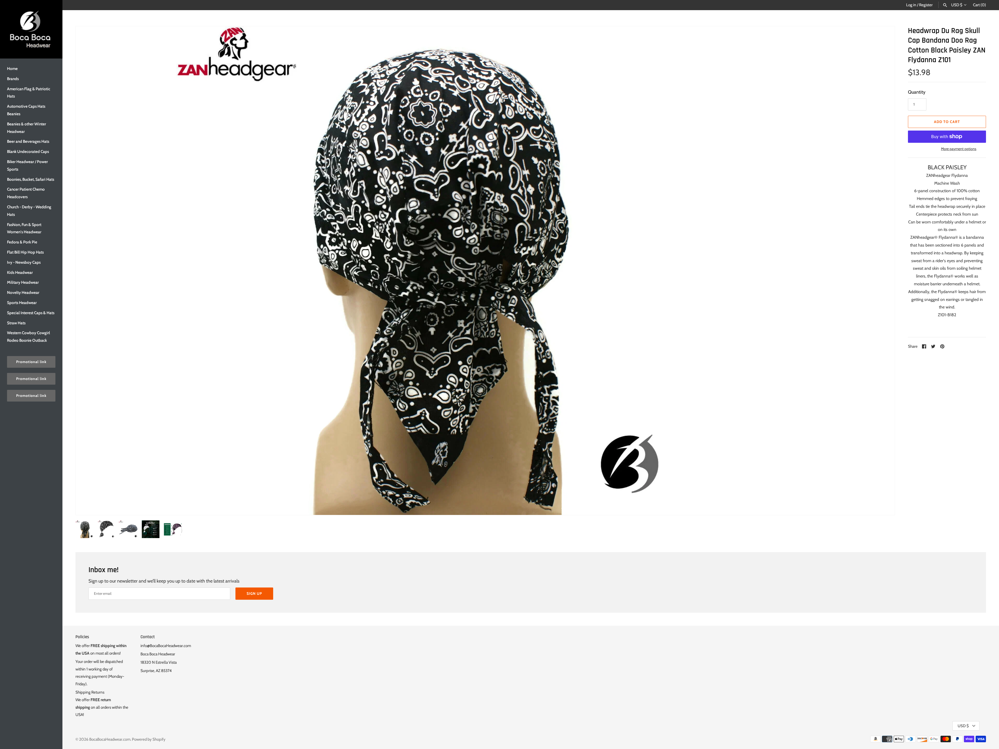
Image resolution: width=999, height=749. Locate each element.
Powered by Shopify (148, 739)
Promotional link (31, 361)
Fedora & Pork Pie (22, 242)
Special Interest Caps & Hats (30, 312)
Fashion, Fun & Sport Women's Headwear (24, 228)
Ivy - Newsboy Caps (24, 262)
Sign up (254, 593)
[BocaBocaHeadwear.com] (31, 29)
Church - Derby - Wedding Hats (29, 210)
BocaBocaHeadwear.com (109, 739)
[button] (883, 270)
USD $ (956, 5)
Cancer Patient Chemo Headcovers (26, 193)
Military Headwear (23, 282)
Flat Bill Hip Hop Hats (25, 252)
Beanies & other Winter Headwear (26, 127)
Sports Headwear (22, 302)
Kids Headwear (20, 272)
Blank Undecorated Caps (28, 151)
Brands (13, 78)
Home (12, 68)
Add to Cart (947, 121)
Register (926, 4)
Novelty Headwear (23, 292)
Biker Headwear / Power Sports (27, 165)
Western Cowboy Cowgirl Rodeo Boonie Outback (28, 336)
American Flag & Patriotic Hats (28, 92)
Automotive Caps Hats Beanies (26, 110)
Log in (911, 4)
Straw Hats (16, 322)
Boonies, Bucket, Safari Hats (30, 179)
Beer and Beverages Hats (28, 141)
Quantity (916, 92)
